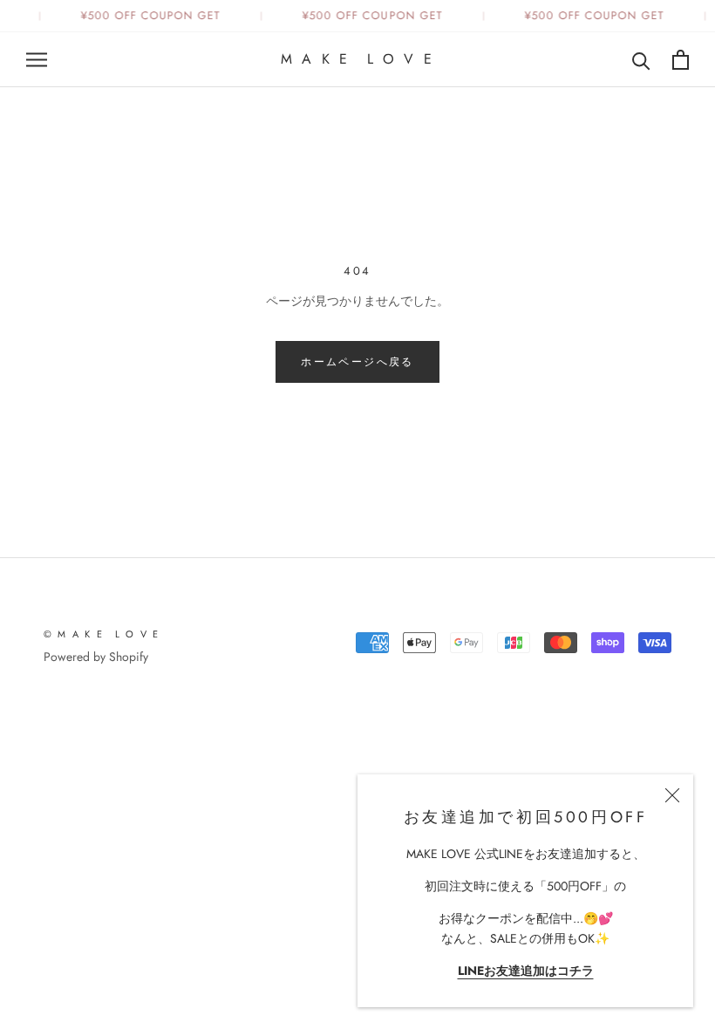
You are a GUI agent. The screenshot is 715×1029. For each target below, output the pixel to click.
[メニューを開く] (36, 59)
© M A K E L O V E (102, 634)
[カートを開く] (680, 60)
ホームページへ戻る (357, 362)
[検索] (641, 60)
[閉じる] (672, 795)
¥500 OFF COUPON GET (149, 16)
